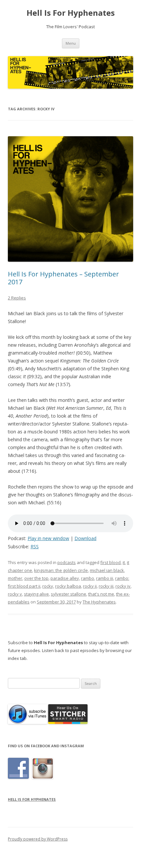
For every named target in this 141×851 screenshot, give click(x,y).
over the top (36, 578)
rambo (87, 578)
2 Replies (17, 298)
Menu (71, 43)
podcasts (66, 562)
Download (85, 538)
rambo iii (104, 578)
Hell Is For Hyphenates (71, 13)
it (124, 562)
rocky (47, 586)
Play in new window (48, 538)
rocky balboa (68, 586)
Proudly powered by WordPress (38, 839)
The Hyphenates (99, 602)
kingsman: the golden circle (61, 570)
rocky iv (123, 586)
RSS (34, 546)
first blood (110, 562)
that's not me (101, 594)
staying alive (36, 594)
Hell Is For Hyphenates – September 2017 (63, 278)
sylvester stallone (68, 594)
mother (15, 578)
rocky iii (106, 586)
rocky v (15, 594)
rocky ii (90, 586)
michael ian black (107, 570)
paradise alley (64, 578)
